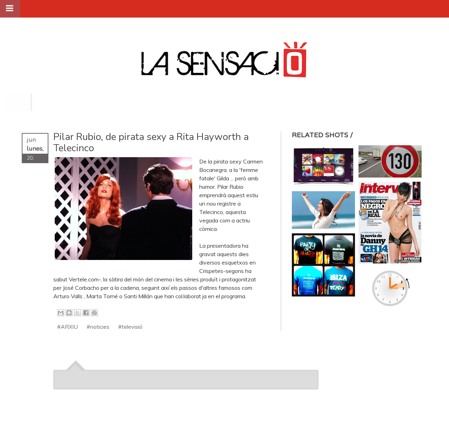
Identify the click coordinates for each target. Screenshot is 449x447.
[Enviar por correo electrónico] (60, 312)
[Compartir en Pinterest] (94, 312)
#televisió (130, 326)
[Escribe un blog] (69, 312)
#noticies (98, 326)
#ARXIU (67, 326)
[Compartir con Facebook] (85, 312)
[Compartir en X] (77, 312)
